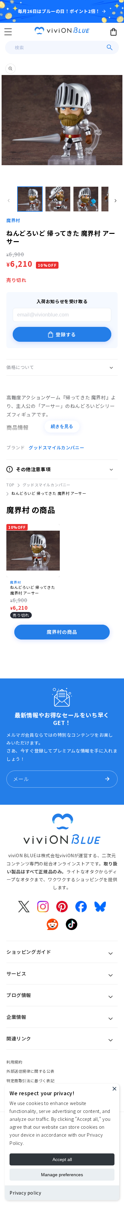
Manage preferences (62, 1174)
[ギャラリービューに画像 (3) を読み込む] (86, 199)
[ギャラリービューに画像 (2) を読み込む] (58, 199)
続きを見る (62, 426)
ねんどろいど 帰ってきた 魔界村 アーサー (32, 590)
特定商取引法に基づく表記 (30, 1080)
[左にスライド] (9, 201)
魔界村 (13, 220)
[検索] (110, 47)
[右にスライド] (115, 201)
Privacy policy (25, 1192)
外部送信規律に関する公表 (30, 1071)
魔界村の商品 (62, 631)
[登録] (107, 779)
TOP (10, 484)
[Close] (114, 1088)
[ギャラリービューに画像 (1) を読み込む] (30, 199)
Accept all (62, 1159)
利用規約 (14, 1062)
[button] (8, 32)
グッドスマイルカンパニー (56, 447)
